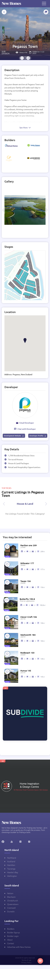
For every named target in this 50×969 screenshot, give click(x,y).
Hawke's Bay (12, 872)
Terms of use (26, 960)
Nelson (10, 893)
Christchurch (12, 900)
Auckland (11, 861)
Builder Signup (13, 932)
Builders (10, 928)
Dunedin (11, 911)
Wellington (12, 876)
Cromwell (11, 907)
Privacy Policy (26, 962)
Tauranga (11, 868)
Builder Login (13, 936)
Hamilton (11, 865)
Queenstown (12, 904)
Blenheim (11, 896)
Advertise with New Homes (19, 947)
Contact (10, 943)
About (9, 939)
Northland (11, 857)
